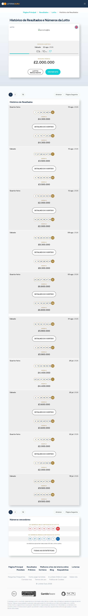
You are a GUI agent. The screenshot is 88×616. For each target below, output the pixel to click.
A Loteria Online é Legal (57, 577)
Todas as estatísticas (44, 551)
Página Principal (29, 12)
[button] (85, 4)
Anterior (59, 95)
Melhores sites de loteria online (54, 567)
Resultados (43, 12)
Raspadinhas (63, 570)
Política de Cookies (56, 579)
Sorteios (43, 570)
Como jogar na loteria (37, 577)
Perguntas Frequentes (16, 577)
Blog (52, 570)
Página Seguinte (72, 95)
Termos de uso (40, 579)
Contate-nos (26, 579)
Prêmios (31, 570)
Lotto (54, 12)
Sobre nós (73, 577)
